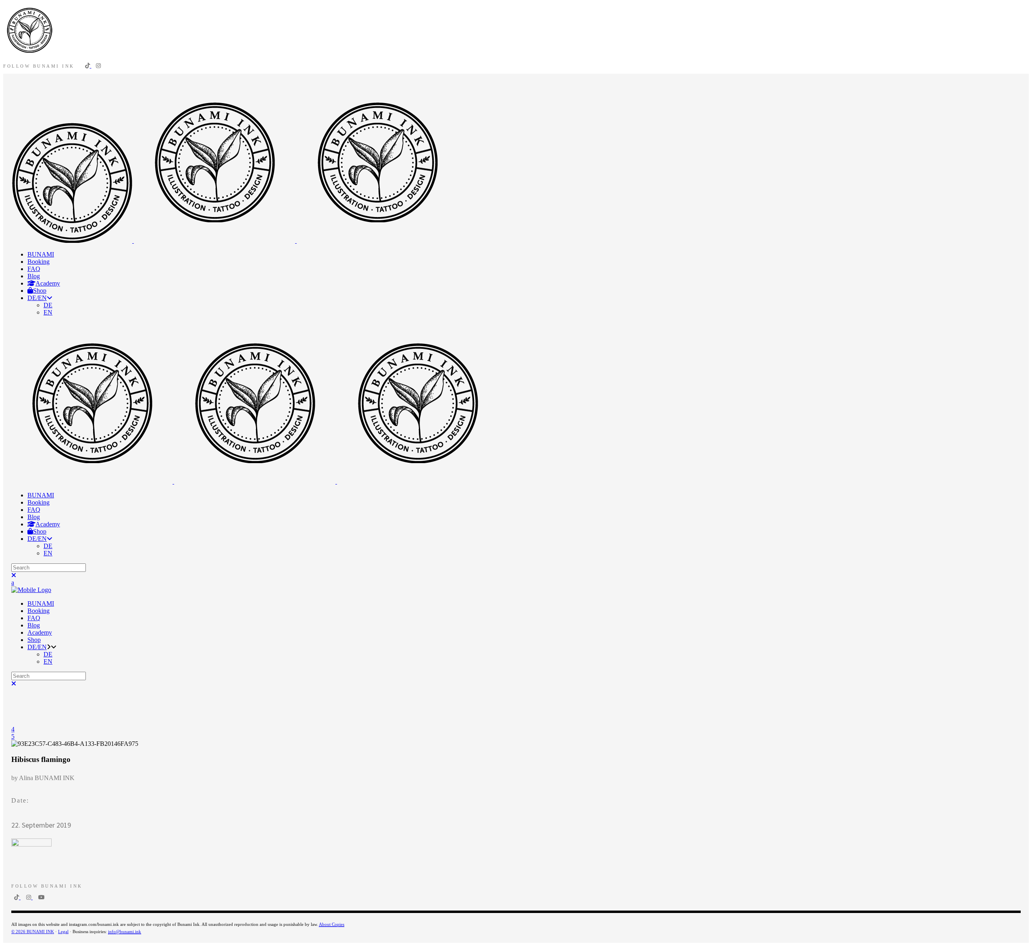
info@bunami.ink (124, 931)
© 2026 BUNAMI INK (32, 931)
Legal (63, 931)
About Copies (331, 924)
